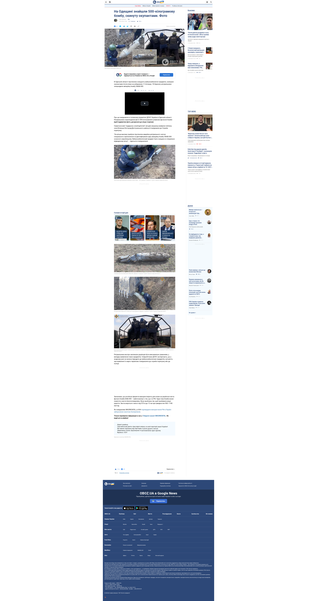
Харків (131, 519)
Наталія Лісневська (193, 240)
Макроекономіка (141, 545)
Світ (134, 514)
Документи (144, 486)
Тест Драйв (126, 534)
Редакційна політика (124, 472)
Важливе (191, 10)
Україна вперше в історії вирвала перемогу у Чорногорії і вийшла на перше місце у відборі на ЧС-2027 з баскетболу (200, 165)
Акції (147, 534)
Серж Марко (192, 307)
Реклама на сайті (127, 486)
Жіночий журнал (159, 555)
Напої (133, 540)
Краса (141, 555)
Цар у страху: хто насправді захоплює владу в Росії (195, 222)
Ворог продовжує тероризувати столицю (199, 155)
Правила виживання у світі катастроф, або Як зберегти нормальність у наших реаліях (196, 281)
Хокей (143, 524)
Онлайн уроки (144, 529)
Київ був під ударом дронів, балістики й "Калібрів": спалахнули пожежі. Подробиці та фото (200, 151)
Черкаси (160, 519)
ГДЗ (124, 529)
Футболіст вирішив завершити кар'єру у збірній (198, 40)
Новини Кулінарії (144, 540)
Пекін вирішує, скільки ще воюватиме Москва (197, 271)
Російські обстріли (177, 6)
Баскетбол (134, 524)
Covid (149, 550)
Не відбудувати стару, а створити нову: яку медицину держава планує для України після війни (197, 236)
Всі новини (209, 514)
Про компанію (126, 483)
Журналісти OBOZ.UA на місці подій (187, 486)
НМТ (168, 529)
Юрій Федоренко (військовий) (196, 226)
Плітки (133, 555)
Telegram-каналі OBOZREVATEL (154, 416)
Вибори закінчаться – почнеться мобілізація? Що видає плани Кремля (196, 211)
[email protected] (124, 588)
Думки (190, 206)
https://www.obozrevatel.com (159, 563)
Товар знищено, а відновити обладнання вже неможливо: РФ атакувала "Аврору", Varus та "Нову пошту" (195, 66)
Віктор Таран (192, 274)
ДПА (154, 529)
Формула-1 (160, 524)
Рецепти (125, 540)
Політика (122, 514)
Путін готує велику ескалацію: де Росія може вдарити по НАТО (197, 292)
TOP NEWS (192, 111)
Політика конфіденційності (185, 483)
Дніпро (151, 519)
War (129, 19)
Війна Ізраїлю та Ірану (158, 6)
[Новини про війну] (160, 473)
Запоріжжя (141, 519)
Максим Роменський (194, 285)
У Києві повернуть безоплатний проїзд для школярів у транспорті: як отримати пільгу (196, 50)
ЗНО (161, 529)
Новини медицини (127, 550)
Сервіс (155, 534)
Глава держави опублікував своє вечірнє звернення (199, 141)
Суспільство (195, 514)
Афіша (124, 555)
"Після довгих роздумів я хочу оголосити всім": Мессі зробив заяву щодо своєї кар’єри (198, 35)
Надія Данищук (122, 19)
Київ (124, 519)
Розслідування (167, 514)
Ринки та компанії (127, 545)
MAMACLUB (140, 550)
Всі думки (192, 312)
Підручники (133, 529)
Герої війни (138, 6)
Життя (150, 514)
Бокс (151, 524)
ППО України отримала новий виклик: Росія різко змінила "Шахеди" (197, 303)
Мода (149, 555)
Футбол (125, 524)
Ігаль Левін (191, 216)
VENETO (168, 6)
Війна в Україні (146, 6)
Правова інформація (165, 483)
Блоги (179, 514)
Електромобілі (137, 534)
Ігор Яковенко (192, 296)
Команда (143, 483)
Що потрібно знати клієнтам (195, 70)
